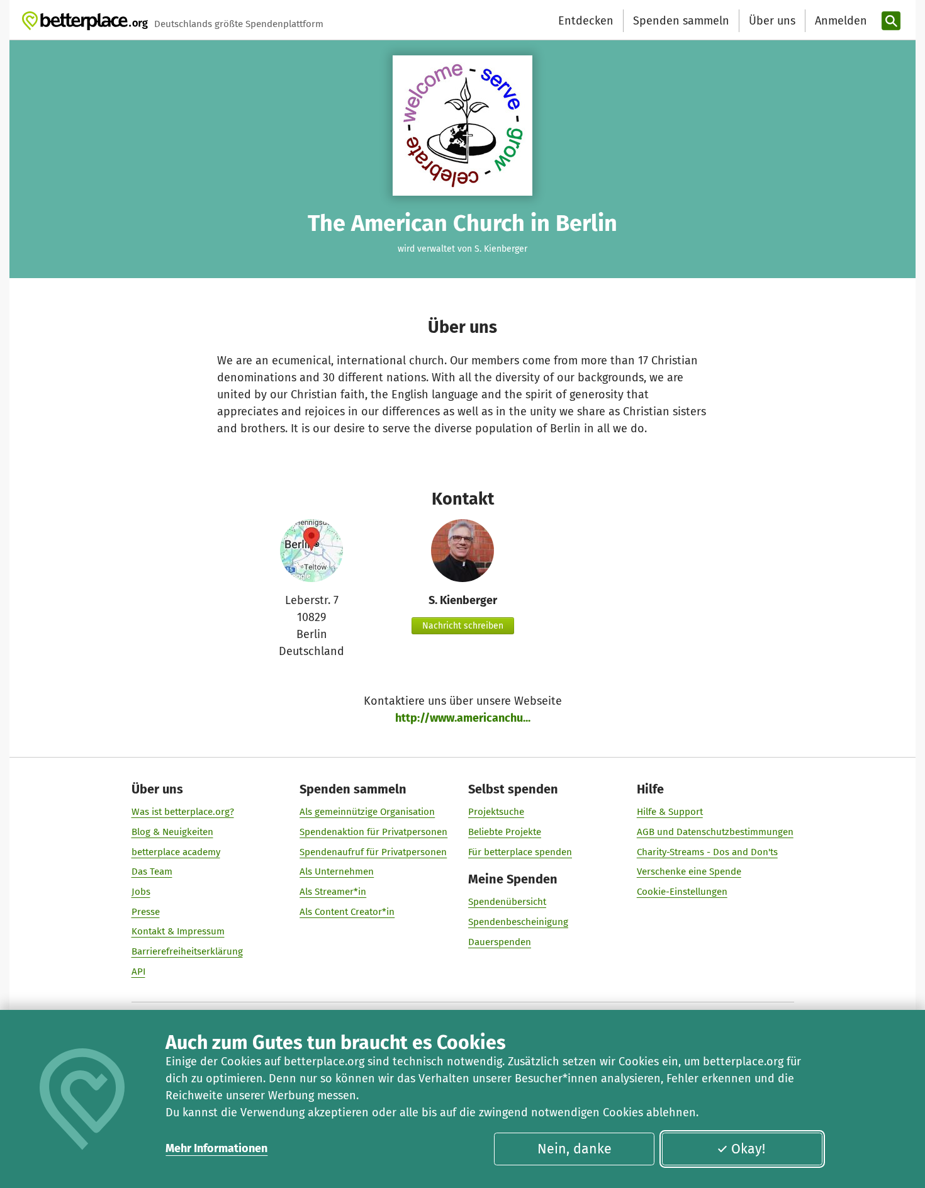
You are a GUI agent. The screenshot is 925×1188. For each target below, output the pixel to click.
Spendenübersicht (507, 901)
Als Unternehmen (337, 871)
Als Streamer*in (333, 891)
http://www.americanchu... (462, 718)
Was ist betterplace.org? (183, 811)
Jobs (141, 891)
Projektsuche (496, 811)
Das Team (152, 871)
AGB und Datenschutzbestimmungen (715, 832)
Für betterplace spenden (520, 852)
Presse (146, 911)
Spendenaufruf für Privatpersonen (373, 852)
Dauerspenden (499, 942)
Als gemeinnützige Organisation (367, 811)
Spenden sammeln (681, 21)
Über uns (772, 21)
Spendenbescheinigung (518, 921)
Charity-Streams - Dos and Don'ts (707, 852)
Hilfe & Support (670, 811)
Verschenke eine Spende (689, 871)
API (138, 971)
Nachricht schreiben (462, 625)
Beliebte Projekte (504, 832)
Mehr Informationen (216, 1148)
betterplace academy (176, 852)
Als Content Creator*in (347, 911)
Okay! (748, 1149)
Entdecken (586, 21)
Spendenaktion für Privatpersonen (373, 832)
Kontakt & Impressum (178, 931)
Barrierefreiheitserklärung (187, 951)
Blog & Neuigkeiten (172, 832)
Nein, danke (574, 1149)
